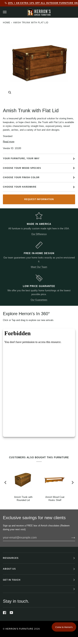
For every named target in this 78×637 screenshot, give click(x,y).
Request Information (39, 199)
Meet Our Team (39, 267)
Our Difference (39, 234)
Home (6, 22)
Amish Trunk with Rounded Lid (23, 498)
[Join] (70, 538)
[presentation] (5, 483)
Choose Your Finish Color (21, 177)
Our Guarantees (39, 300)
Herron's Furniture (19, 629)
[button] (39, 589)
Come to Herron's (64, 627)
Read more (8, 141)
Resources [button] (11, 558)
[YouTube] (11, 612)
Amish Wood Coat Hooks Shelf (54, 498)
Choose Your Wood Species (22, 168)
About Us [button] (9, 569)
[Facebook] (4, 612)
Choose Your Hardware (19, 187)
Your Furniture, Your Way (21, 158)
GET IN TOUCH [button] (11, 580)
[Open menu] (8, 12)
